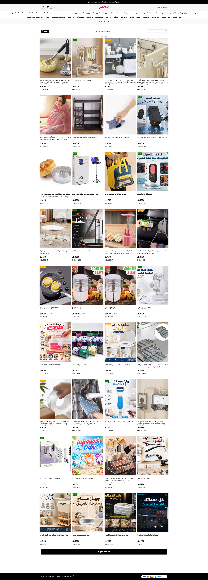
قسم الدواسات (127, 13)
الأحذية (155, 13)
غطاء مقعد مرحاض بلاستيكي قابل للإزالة (117, 364)
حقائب (116, 17)
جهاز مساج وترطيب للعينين (80, 535)
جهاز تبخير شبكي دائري (144, 308)
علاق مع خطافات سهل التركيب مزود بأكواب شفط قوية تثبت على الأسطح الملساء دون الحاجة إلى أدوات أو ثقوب (152, 82)
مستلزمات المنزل (115, 13)
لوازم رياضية (71, 17)
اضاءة (47, 17)
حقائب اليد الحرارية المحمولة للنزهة (115, 194)
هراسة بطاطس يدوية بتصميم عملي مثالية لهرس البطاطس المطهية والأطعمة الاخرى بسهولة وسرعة (55, 82)
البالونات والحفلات (171, 13)
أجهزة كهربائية (165, 17)
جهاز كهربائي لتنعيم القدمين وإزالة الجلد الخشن (119, 421)
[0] (47, 7)
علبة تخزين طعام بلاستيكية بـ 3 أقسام (116, 535)
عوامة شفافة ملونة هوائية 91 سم (82, 478)
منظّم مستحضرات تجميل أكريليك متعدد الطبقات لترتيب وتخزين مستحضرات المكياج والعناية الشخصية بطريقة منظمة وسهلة (120, 480)
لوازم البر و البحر (183, 13)
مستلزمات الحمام (60, 13)
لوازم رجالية (89, 17)
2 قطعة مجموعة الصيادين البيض (50, 308)
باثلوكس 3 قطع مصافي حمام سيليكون (117, 137)
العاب (138, 17)
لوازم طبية (108, 17)
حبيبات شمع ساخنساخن (79, 364)
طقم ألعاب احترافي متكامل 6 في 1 (147, 535)
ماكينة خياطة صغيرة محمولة (145, 478)
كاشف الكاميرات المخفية (144, 194)
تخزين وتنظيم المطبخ (73, 13)
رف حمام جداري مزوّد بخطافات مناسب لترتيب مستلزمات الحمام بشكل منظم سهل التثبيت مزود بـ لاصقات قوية (120, 82)
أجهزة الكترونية (177, 17)
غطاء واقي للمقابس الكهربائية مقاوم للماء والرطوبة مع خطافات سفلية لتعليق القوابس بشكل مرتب (151, 423)
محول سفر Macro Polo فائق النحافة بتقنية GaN (152, 137)
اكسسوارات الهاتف (31, 13)
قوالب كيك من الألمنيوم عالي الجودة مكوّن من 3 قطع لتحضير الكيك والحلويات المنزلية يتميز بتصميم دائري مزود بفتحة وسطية (55, 196)
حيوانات (131, 17)
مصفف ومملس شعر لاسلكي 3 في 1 (51, 478)
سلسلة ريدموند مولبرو (112, 308)
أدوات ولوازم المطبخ (88, 13)
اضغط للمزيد (104, 552)
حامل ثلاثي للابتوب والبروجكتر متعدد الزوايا (85, 194)
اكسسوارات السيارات (17, 13)
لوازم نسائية (80, 17)
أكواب (136, 13)
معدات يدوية (155, 17)
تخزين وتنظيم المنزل (102, 13)
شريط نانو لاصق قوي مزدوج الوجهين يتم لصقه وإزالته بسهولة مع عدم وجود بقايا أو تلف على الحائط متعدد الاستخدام (54, 423)
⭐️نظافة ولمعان (146, 13)
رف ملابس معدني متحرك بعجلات (82, 80)
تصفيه (45, 31)
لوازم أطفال (145, 17)
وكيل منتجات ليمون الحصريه (35, 17)
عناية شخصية (99, 17)
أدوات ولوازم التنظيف (46, 13)
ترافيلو (161, 13)
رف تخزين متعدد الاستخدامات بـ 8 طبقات (85, 137)
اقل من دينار (193, 13)
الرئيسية (106, 21)
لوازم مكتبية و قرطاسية (58, 17)
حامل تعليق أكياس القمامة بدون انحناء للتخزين (54, 535)
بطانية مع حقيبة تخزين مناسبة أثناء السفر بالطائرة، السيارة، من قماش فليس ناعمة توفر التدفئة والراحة (55, 139)
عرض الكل (104, 36)
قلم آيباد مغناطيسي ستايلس (81, 251)
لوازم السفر (123, 17)
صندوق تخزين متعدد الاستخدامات (50, 364)
